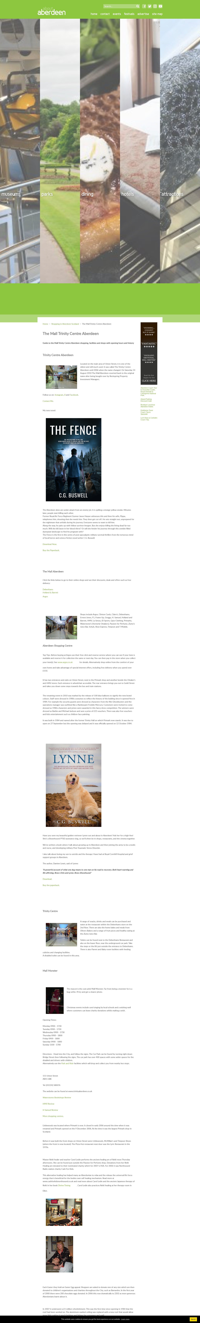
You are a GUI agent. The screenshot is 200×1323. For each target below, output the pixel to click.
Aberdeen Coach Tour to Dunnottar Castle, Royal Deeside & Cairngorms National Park (149, 391)
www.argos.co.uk (65, 662)
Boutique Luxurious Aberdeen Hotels (148, 406)
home (94, 14)
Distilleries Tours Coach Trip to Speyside (147, 412)
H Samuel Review (50, 1110)
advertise (143, 14)
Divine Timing (64, 1185)
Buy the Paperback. (51, 550)
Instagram (59, 394)
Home (45, 324)
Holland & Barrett (50, 592)
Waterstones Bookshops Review (57, 1097)
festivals (129, 14)
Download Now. (50, 544)
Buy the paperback (51, 885)
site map (157, 14)
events (117, 14)
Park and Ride (67, 1063)
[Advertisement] (100, 298)
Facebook (74, 394)
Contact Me (48, 401)
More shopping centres (53, 1116)
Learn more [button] (125, 1319)
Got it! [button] (193, 1319)
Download (47, 879)
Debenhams (48, 589)
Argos (45, 596)
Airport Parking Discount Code (146, 400)
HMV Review (48, 1103)
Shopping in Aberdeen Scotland (65, 324)
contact (105, 14)
